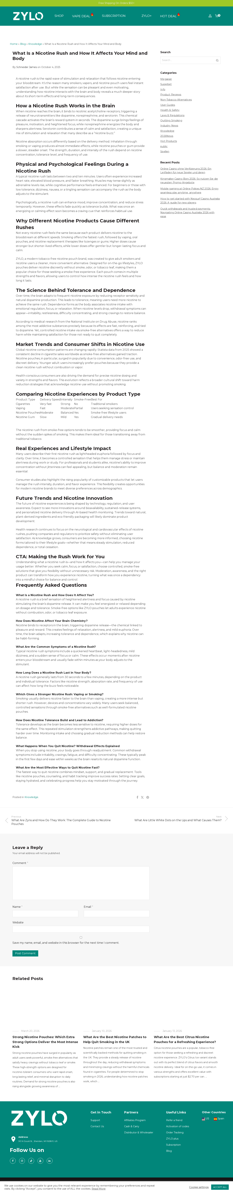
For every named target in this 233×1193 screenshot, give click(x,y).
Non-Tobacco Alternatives (176, 99)
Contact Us (97, 1126)
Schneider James (26, 67)
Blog (23, 43)
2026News (166, 136)
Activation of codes (177, 1126)
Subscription (173, 1144)
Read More (99, 1188)
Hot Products (168, 141)
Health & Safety (169, 110)
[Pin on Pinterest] (147, 797)
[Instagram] (22, 1161)
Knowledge (35, 43)
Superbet (166, 84)
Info (162, 89)
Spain (220, 1118)
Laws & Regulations (172, 115)
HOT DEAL (168, 16)
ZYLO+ (147, 16)
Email (88, 906)
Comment (20, 863)
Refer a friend (174, 1120)
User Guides (167, 105)
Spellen (164, 151)
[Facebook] (13, 1161)
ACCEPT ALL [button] (220, 1187)
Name (17, 906)
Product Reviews (170, 94)
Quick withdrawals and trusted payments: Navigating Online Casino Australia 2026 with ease (187, 212)
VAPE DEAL (81, 16)
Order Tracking (175, 1132)
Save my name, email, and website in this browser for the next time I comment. (65, 942)
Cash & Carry (131, 1126)
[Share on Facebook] (137, 797)
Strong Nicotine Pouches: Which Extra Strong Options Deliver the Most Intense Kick (45, 1042)
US (207, 1118)
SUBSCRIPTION (114, 16)
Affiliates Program (135, 1120)
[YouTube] (40, 1161)
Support (95, 1120)
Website (18, 922)
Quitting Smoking (171, 120)
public (164, 146)
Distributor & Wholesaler (138, 1132)
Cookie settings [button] (199, 1187)
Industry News (169, 125)
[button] (217, 60)
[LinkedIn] (49, 1161)
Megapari (166, 79)
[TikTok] (31, 1161)
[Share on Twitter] (142, 797)
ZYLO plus (172, 1138)
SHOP (59, 16)
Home (14, 43)
